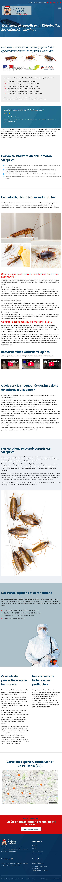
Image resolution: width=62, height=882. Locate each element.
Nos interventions (37, 851)
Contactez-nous (31, 829)
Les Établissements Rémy (14, 878)
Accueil (34, 845)
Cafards (34, 848)
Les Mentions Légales (29, 878)
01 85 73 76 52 (54, 3)
